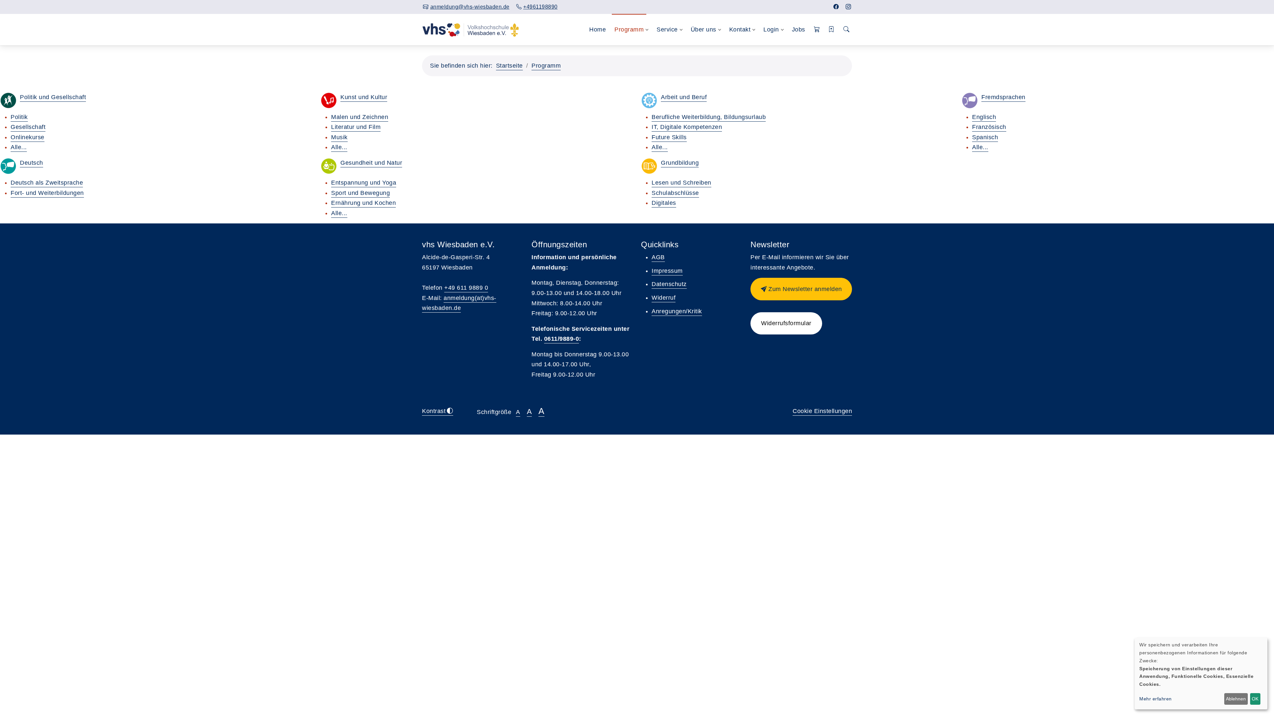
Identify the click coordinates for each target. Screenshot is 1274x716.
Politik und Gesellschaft (53, 97)
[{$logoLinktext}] (470, 29)
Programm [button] (629, 29)
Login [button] (771, 29)
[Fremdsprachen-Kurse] (969, 100)
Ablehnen (1236, 698)
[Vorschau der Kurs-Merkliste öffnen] (831, 29)
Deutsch (31, 162)
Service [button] (667, 29)
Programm (546, 65)
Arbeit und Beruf (684, 97)
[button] (817, 29)
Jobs (798, 29)
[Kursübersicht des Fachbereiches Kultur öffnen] (328, 100)
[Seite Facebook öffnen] (836, 7)
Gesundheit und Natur (371, 162)
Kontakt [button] (740, 29)
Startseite (509, 65)
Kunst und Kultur (363, 97)
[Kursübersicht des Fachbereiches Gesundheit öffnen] (328, 166)
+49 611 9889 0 (466, 287)
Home (597, 29)
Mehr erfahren (1155, 698)
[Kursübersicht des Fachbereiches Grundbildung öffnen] (649, 166)
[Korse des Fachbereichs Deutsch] (8, 166)
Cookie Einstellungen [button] (822, 411)
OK (1255, 698)
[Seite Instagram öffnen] (848, 7)
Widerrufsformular (786, 323)
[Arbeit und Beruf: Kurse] (649, 100)
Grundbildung (680, 162)
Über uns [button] (703, 29)
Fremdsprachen (1003, 97)
